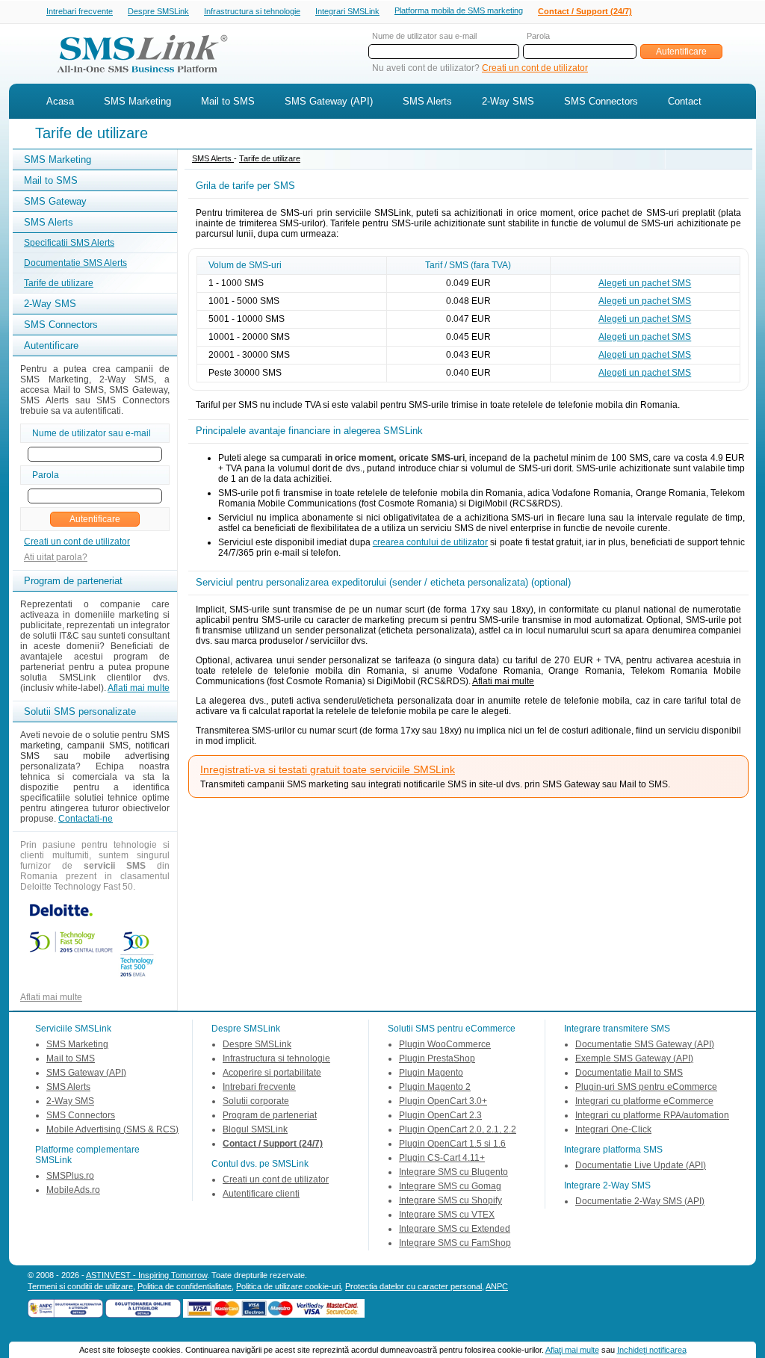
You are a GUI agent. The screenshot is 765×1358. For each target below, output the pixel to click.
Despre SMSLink (158, 11)
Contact (684, 101)
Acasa (60, 101)
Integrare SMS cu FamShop (455, 1242)
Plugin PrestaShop (437, 1058)
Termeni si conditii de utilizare (80, 1286)
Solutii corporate (256, 1101)
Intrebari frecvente (79, 11)
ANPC (497, 1286)
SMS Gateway (55, 201)
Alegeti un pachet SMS (644, 283)
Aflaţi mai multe (572, 1349)
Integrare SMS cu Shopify (450, 1200)
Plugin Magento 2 (435, 1086)
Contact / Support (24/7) (585, 11)
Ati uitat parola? (55, 557)
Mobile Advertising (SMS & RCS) (112, 1129)
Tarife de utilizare (58, 283)
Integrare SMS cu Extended (454, 1228)
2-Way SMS (508, 101)
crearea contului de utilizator (430, 542)
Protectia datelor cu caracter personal (413, 1286)
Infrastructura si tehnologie (252, 11)
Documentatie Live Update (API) (640, 1165)
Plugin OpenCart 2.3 (440, 1115)
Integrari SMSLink (347, 11)
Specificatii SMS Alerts (69, 243)
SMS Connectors (601, 101)
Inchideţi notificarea (652, 1349)
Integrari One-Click (613, 1129)
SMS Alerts (427, 101)
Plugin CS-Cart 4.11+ (442, 1157)
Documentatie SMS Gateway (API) (644, 1044)
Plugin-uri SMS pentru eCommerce (646, 1086)
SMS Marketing (137, 101)
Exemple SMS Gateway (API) (634, 1058)
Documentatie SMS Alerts (75, 263)
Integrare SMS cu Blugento (453, 1172)
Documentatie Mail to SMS (629, 1072)
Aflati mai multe (139, 688)
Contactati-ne (85, 818)
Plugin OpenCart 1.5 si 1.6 (452, 1143)
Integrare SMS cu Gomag (450, 1186)
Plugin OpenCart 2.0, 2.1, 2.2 (457, 1129)
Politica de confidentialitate (184, 1286)
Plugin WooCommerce (445, 1044)
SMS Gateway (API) (329, 101)
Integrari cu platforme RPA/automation (652, 1115)
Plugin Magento (431, 1072)
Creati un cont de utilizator (535, 68)
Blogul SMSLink (255, 1129)
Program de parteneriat (270, 1115)
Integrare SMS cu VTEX (447, 1214)
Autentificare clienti (261, 1193)
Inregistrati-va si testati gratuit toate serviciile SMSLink (327, 769)
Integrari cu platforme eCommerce (644, 1101)
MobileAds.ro (73, 1189)
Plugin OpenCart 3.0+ (443, 1101)
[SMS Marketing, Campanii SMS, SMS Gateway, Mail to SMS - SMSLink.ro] (137, 77)
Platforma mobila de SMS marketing (458, 10)
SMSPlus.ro (70, 1175)
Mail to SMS (228, 101)
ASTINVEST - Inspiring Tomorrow (146, 1275)
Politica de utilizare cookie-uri (288, 1286)
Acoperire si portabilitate (272, 1072)
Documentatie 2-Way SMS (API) (639, 1201)
